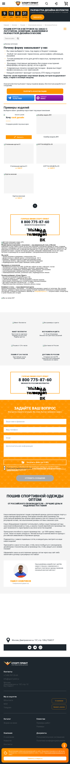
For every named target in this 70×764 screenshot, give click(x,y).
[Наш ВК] (41, 229)
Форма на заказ (10, 723)
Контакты (7, 309)
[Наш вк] (29, 647)
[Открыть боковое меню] (65, 29)
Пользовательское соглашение (50, 737)
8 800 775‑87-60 (35, 222)
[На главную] (26, 3)
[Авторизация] (56, 3)
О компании (59, 701)
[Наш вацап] (35, 229)
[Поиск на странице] (46, 3)
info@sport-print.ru (41, 291)
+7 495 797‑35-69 (11, 675)
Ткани (6, 306)
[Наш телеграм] (28, 229)
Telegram (7, 707)
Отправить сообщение (35, 478)
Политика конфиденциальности (50, 741)
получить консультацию (35, 91)
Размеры (40, 726)
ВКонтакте (8, 700)
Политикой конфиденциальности (55, 753)
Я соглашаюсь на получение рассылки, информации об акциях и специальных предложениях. (36, 469)
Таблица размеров (52, 306)
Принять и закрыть (35, 758)
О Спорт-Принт (30, 309)
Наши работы (30, 306)
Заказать (37, 17)
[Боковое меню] (3, 3)
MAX (6, 704)
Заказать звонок (59, 707)
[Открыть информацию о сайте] (64, 745)
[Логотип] (35, 663)
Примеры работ (43, 723)
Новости (7, 741)
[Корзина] (66, 3)
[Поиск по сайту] (18, 38)
